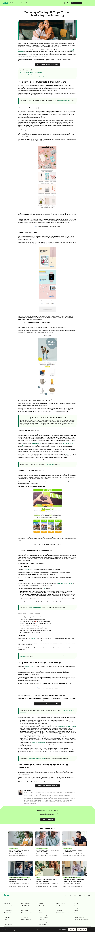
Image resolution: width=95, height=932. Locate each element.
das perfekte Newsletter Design (37, 758)
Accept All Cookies (82, 929)
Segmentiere (69, 454)
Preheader (34, 638)
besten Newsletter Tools (64, 100)
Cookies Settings (62, 929)
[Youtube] (80, 895)
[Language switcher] (64, 2)
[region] (47, 929)
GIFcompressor (42, 744)
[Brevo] (5, 3)
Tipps (44, 588)
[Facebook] (84, 895)
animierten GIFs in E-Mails (38, 742)
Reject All (72, 929)
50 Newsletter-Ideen (49, 464)
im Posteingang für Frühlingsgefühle (66, 726)
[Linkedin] (70, 895)
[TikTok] (89, 895)
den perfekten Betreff (36, 607)
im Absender (27, 569)
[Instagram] (75, 895)
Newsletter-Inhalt (29, 666)
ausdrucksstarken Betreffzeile (65, 583)
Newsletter (23, 656)
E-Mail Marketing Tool (36, 443)
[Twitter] (66, 895)
